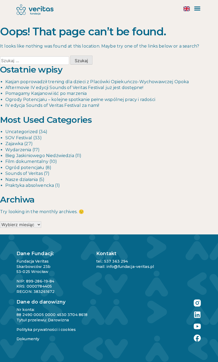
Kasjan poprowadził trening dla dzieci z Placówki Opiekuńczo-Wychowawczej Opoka (97, 81)
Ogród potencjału (24, 167)
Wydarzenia (18, 149)
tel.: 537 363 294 (112, 261)
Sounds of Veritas (24, 173)
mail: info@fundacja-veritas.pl (125, 266)
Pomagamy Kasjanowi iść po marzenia (46, 93)
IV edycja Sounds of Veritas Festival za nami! (52, 105)
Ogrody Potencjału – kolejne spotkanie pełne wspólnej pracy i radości (80, 99)
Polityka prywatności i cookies (46, 329)
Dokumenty (27, 338)
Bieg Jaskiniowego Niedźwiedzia (39, 155)
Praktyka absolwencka (29, 185)
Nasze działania (21, 179)
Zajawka (14, 143)
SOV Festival (18, 137)
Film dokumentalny (26, 161)
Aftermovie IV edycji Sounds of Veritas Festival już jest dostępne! (74, 87)
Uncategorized (21, 131)
